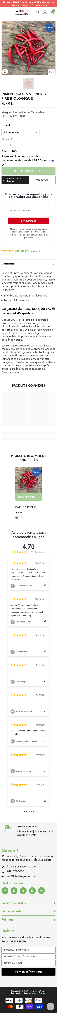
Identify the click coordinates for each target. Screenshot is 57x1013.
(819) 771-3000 (15, 871)
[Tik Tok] (32, 890)
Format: (6, 125)
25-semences (16, 517)
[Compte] (45, 12)
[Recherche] (38, 12)
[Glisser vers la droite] (51, 832)
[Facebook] (5, 890)
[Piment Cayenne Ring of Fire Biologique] (28, 480)
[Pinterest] (23, 890)
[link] (15, 433)
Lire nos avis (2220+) (27, 251)
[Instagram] (14, 890)
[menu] (3, 12)
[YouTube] (41, 890)
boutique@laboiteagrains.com (24, 993)
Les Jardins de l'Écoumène (28, 112)
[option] (28, 48)
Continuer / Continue (28, 971)
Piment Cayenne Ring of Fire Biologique (25, 507)
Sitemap (42, 993)
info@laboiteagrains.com (21, 876)
